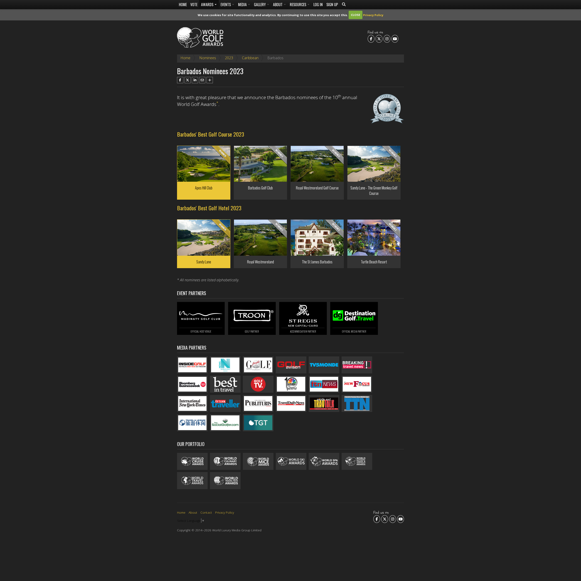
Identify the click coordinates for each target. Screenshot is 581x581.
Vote (193, 4)
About (278, 4)
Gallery (260, 4)
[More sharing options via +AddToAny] (210, 80)
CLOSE (355, 15)
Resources (298, 4)
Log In (318, 4)
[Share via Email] (202, 80)
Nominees (207, 57)
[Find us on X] (379, 38)
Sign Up (332, 4)
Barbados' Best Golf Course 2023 (210, 134)
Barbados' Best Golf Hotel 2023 (209, 208)
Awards (207, 4)
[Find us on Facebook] (371, 38)
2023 (229, 57)
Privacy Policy (373, 15)
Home (183, 4)
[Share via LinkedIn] (195, 80)
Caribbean (250, 57)
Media (243, 4)
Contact (206, 512)
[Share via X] (188, 80)
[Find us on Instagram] (387, 38)
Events (226, 4)
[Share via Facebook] (180, 80)
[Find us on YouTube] (394, 38)
